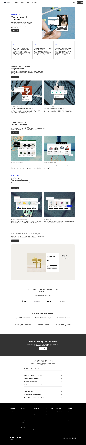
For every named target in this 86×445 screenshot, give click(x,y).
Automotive (23, 411)
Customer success (36, 416)
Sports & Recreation (24, 425)
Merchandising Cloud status (48, 414)
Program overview (59, 411)
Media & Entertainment (25, 420)
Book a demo (80, 2)
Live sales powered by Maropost (36, 414)
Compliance (35, 427)
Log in (74, 2)
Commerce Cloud (12, 411)
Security (34, 425)
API (33, 429)
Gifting (22, 418)
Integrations (11, 418)
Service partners (35, 418)
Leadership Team (71, 411)
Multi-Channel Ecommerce (23, 423)
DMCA (34, 423)
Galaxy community (36, 411)
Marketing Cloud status (48, 411)
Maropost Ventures (71, 418)
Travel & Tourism (24, 427)
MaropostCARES (70, 420)
